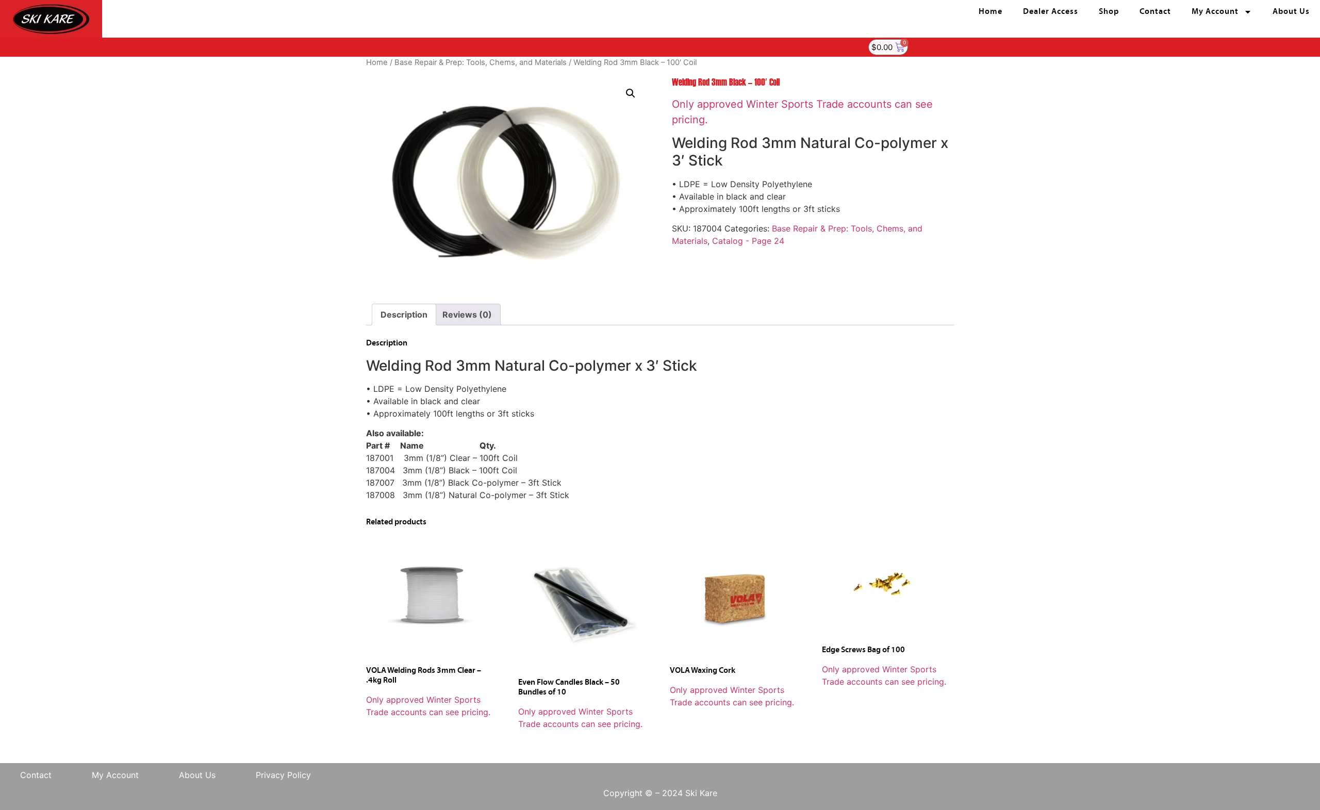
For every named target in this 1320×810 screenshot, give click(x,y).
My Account (1215, 12)
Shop (1109, 12)
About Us (1291, 12)
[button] (630, 93)
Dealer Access (1050, 12)
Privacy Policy (283, 775)
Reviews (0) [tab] (467, 314)
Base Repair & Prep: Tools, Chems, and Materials (480, 62)
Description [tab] (404, 314)
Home (990, 12)
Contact (1155, 12)
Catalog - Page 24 (748, 241)
